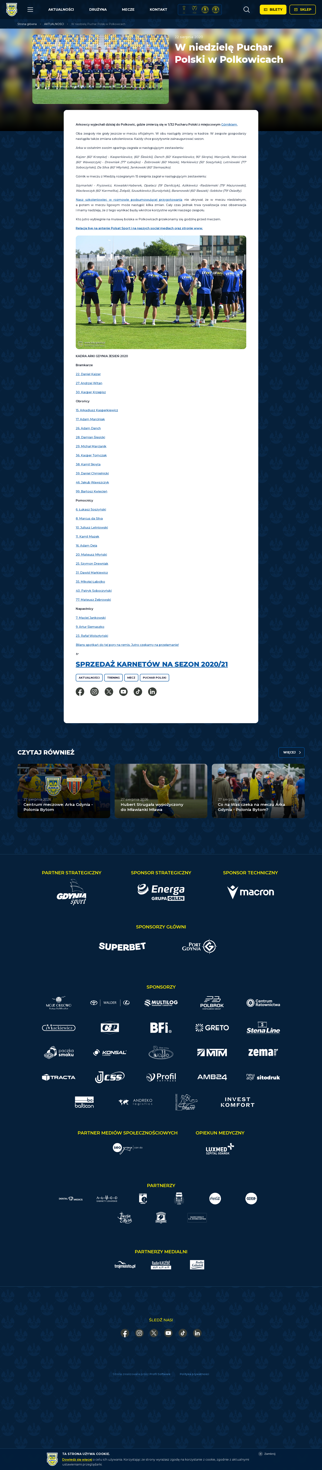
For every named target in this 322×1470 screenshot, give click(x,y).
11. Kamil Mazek (87, 536)
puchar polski (154, 677)
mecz (131, 677)
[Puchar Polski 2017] (194, 9)
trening (113, 677)
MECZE (128, 10)
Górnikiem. (229, 124)
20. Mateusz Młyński (91, 554)
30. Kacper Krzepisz (91, 392)
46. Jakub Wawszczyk (92, 482)
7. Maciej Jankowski (91, 618)
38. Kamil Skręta (88, 464)
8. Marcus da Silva (89, 518)
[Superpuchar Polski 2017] (205, 9)
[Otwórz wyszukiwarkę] (246, 9)
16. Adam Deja (86, 545)
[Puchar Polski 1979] (184, 9)
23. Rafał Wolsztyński (92, 636)
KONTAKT (158, 10)
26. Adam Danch (88, 428)
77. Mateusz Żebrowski (93, 600)
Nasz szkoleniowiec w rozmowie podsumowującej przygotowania (129, 200)
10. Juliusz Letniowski (92, 527)
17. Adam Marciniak (90, 419)
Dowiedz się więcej (77, 1459)
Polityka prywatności (194, 1374)
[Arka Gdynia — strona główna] (11, 9)
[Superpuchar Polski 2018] (215, 9)
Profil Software (160, 1374)
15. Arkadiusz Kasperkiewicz (97, 410)
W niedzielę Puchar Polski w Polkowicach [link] (98, 24)
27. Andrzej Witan (89, 383)
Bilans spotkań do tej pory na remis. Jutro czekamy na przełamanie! (127, 645)
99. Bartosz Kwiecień (91, 491)
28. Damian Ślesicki (90, 437)
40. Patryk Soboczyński (94, 591)
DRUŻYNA (98, 10)
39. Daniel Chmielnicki (92, 473)
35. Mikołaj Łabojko (90, 581)
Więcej (289, 752)
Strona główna (27, 24)
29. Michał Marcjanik (91, 446)
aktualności (89, 677)
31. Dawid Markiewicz (92, 572)
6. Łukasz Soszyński (91, 509)
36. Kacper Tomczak (91, 455)
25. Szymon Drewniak (92, 563)
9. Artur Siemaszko (90, 627)
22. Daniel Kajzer (88, 374)
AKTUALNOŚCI (61, 10)
